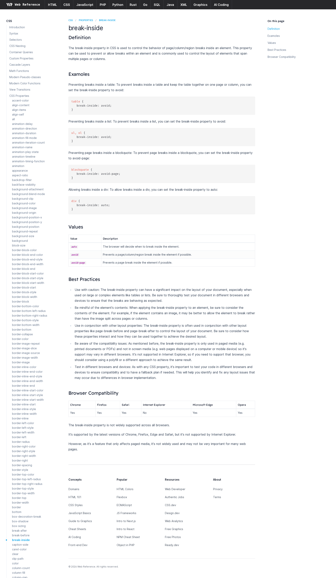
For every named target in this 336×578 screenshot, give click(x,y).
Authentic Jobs (174, 497)
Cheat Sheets (77, 529)
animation (18, 166)
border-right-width (24, 455)
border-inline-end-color (27, 371)
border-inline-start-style (27, 395)
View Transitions (19, 89)
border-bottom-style (25, 320)
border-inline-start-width (28, 399)
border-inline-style (24, 409)
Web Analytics (174, 521)
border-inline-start (24, 404)
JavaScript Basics (79, 513)
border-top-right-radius (27, 483)
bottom (16, 512)
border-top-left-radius (26, 479)
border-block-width (24, 296)
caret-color (19, 549)
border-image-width (25, 357)
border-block (20, 301)
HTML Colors (125, 489)
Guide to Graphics (80, 521)
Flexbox (122, 497)
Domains (73, 489)
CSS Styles (75, 505)
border (16, 507)
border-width (20, 502)
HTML (52, 5)
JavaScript (84, 5)
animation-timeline (23, 156)
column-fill (18, 572)
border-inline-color (24, 367)
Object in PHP (126, 545)
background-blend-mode (28, 194)
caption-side (20, 544)
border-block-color (24, 250)
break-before (21, 535)
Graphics (200, 5)
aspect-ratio (20, 175)
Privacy (218, 489)
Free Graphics (174, 529)
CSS (66, 5)
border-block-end (23, 268)
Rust (133, 5)
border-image (21, 362)
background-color (24, 203)
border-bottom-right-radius (29, 315)
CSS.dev (170, 505)
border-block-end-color (27, 254)
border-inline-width (24, 413)
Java (170, 5)
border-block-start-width (28, 282)
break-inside (21, 540)
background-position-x (27, 217)
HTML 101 (74, 497)
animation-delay (22, 123)
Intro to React (125, 529)
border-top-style (23, 488)
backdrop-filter (22, 180)
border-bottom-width (25, 325)
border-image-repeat (26, 343)
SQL (157, 5)
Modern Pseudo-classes (25, 77)
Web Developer (175, 489)
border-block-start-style (27, 278)
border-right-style (23, 451)
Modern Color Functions (24, 83)
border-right (20, 460)
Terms (217, 497)
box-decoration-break (26, 516)
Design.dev (172, 513)
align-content (20, 105)
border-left (19, 437)
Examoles (274, 35)
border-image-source (26, 353)
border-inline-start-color (27, 390)
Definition (274, 28)
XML (183, 5)
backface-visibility (24, 184)
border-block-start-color (28, 273)
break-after (19, 530)
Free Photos (173, 537)
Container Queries (21, 52)
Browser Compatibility (282, 56)
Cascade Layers (19, 64)
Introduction (17, 27)
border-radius (21, 441)
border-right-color (24, 446)
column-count (21, 568)
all (13, 119)
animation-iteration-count (28, 142)
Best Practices (277, 49)
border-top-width (23, 493)
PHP (103, 5)
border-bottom (21, 329)
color (15, 563)
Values (272, 42)
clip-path (18, 558)
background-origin (24, 212)
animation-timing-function (28, 161)
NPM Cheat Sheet (128, 537)
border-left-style (23, 427)
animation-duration (24, 133)
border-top (19, 497)
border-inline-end (23, 385)
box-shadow (20, 521)
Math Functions (19, 70)
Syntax (13, 33)
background (20, 240)
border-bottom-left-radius (29, 310)
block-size (18, 245)
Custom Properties (21, 58)
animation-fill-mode (24, 137)
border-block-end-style (27, 259)
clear (15, 554)
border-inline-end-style (27, 376)
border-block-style (24, 292)
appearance (20, 170)
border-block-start (24, 287)
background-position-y (27, 222)
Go (145, 5)
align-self (18, 114)
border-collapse (22, 334)
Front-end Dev (78, 545)
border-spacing (22, 465)
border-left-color (23, 423)
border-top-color (23, 474)
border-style (20, 469)
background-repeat (25, 231)
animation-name (22, 147)
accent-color (20, 100)
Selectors (15, 39)
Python (117, 5)
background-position (25, 226)
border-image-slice (24, 348)
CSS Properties (19, 95)
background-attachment (28, 189)
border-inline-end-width (27, 381)
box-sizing (19, 526)
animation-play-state (25, 152)
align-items (19, 109)
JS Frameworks (126, 513)
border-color (20, 339)
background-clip (22, 198)
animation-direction (24, 128)
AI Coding (221, 5)
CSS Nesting (17, 46)
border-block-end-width (27, 264)
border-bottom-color (25, 306)
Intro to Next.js (126, 521)
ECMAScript (124, 505)
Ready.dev (172, 545)
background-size (23, 236)
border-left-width (23, 432)
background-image (24, 208)
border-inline (20, 418)
